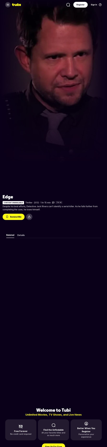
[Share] (29, 217)
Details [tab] (21, 235)
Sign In (94, 5)
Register (80, 5)
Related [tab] (10, 235)
